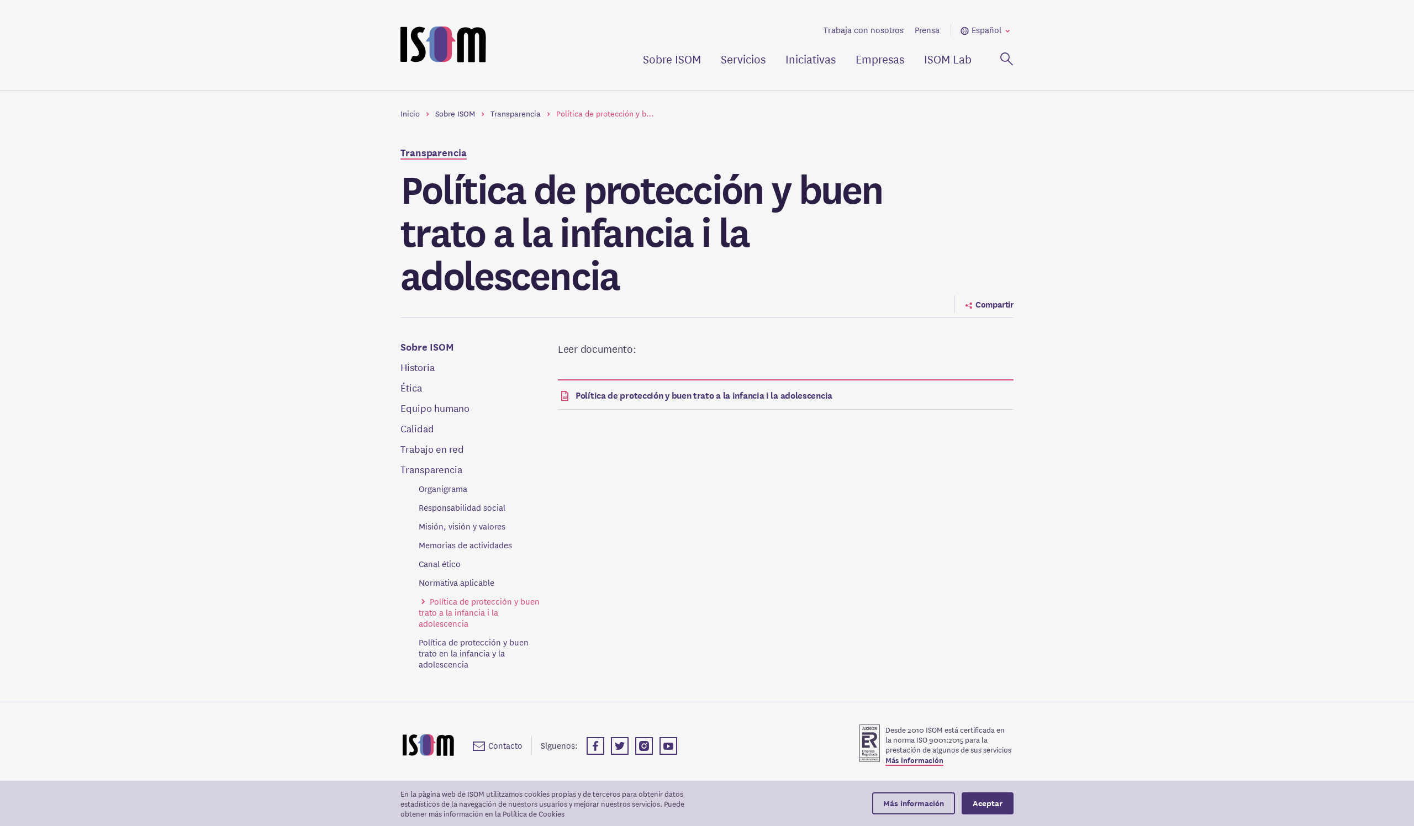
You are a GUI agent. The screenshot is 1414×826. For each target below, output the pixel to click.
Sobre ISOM (672, 59)
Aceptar (988, 803)
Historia (417, 367)
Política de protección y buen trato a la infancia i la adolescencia (479, 612)
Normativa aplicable (456, 582)
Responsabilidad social (462, 507)
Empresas (880, 59)
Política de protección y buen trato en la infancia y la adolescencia (474, 653)
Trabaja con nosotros (864, 29)
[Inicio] (428, 745)
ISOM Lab (948, 59)
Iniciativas (810, 59)
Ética (411, 387)
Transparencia (433, 152)
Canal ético (440, 563)
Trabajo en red (432, 448)
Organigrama (443, 488)
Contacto (505, 745)
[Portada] (443, 45)
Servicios (743, 59)
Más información (914, 760)
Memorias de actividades (465, 544)
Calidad (417, 428)
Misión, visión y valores (462, 526)
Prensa (927, 29)
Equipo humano (434, 407)
